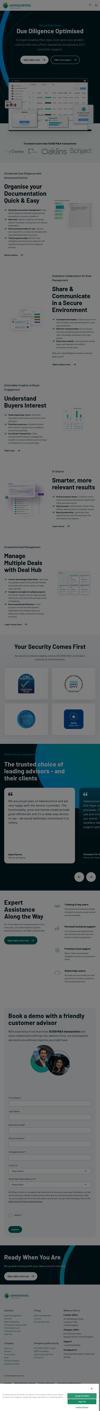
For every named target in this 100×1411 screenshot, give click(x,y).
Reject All (82, 1402)
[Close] (92, 1388)
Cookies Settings (82, 1407)
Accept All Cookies (82, 1396)
